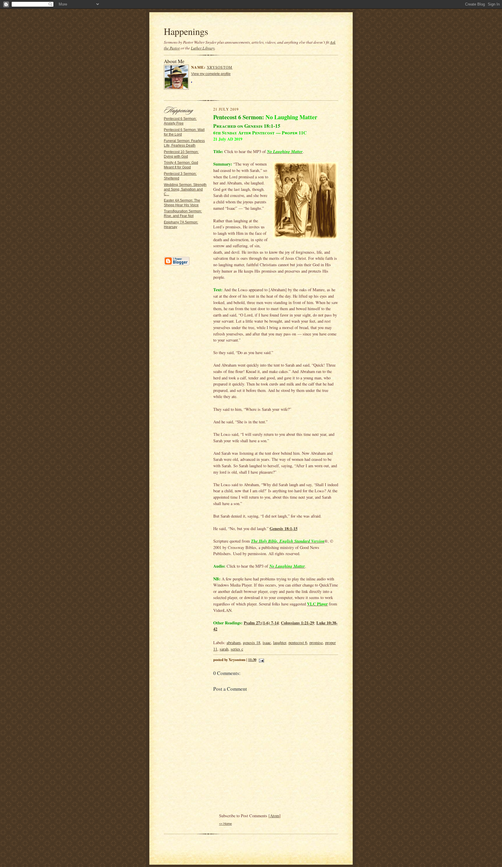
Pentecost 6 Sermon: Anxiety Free (180, 121)
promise (316, 642)
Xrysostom (220, 67)
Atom (274, 815)
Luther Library (203, 48)
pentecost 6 (297, 642)
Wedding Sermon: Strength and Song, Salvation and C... (185, 189)
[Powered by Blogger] (176, 264)
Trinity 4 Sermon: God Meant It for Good (181, 165)
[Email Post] (260, 659)
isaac (267, 642)
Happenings (186, 31)
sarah (224, 649)
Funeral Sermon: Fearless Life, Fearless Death (184, 143)
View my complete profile (211, 74)
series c (237, 649)
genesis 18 (251, 642)
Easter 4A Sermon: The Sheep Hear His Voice (182, 202)
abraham (234, 642)
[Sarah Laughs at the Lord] (305, 201)
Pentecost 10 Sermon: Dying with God (181, 154)
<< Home (225, 823)
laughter (279, 642)
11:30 (252, 659)
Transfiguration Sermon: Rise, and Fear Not (183, 213)
